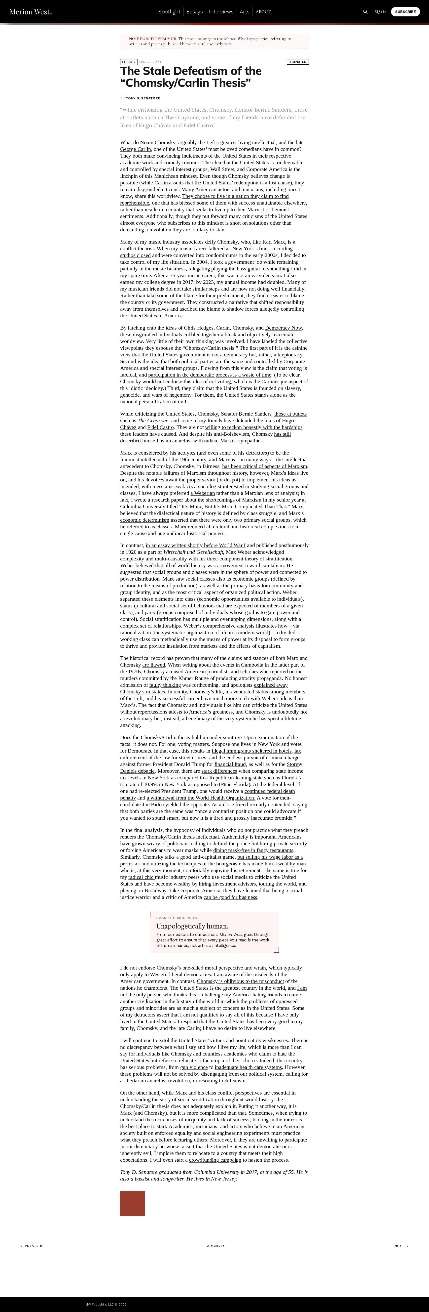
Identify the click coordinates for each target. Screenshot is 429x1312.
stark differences (219, 771)
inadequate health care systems (248, 1067)
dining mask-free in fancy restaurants (253, 850)
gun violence (194, 1067)
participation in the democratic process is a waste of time (209, 375)
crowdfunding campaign (215, 1160)
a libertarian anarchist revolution (155, 1081)
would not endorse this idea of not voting (186, 381)
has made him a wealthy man (273, 864)
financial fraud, (230, 764)
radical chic (141, 877)
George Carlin (135, 149)
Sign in (380, 11)
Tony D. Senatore (143, 98)
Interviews (221, 11)
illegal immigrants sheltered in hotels (251, 751)
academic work (136, 163)
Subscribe (405, 11)
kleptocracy (290, 355)
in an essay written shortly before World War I (196, 545)
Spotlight (169, 11)
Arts (245, 11)
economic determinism (144, 520)
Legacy (129, 62)
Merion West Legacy (241, 38)
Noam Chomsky (157, 142)
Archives (216, 1246)
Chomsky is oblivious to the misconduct (240, 981)
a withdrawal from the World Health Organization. (201, 798)
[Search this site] (365, 11)
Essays (195, 11)
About (263, 11)
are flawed (153, 665)
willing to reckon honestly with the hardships (253, 427)
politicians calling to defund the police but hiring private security (237, 843)
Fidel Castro (160, 427)
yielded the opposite (187, 804)
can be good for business (230, 897)
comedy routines (181, 163)
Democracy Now (283, 328)
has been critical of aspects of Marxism (264, 466)
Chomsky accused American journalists (187, 672)
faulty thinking (165, 685)
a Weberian (202, 493)
